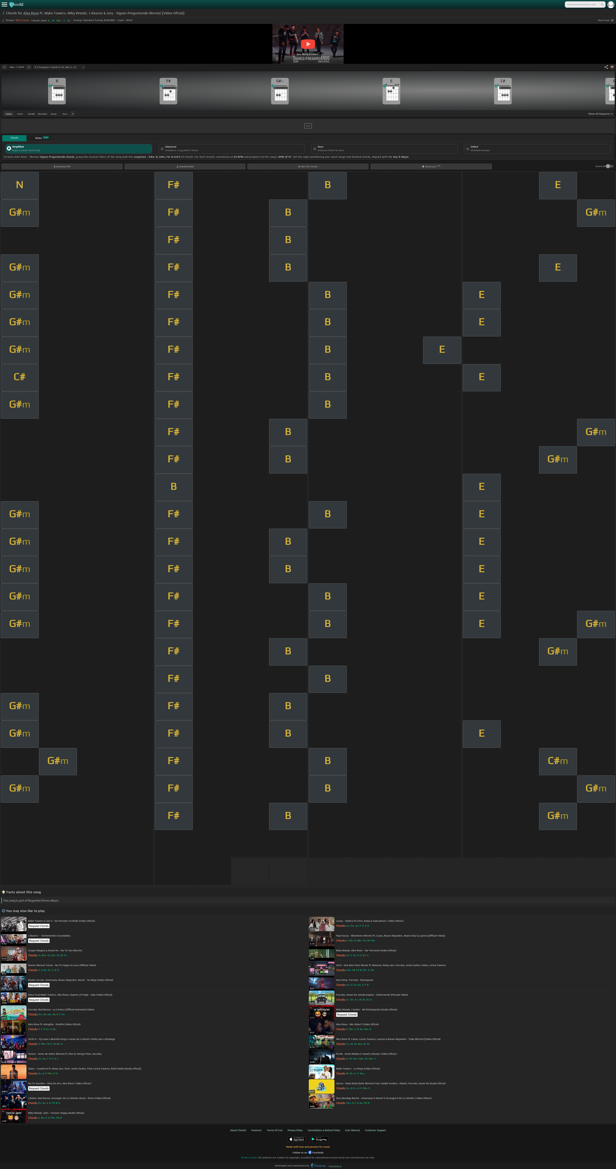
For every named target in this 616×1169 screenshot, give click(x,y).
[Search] (602, 4)
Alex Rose (31, 13)
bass (65, 114)
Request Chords (39, 926)
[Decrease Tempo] (4, 67)
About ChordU (238, 1130)
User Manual (352, 1130)
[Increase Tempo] (29, 67)
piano (20, 114)
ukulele (31, 114)
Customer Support (375, 1130)
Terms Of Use (275, 1130)
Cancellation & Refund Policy (324, 1130)
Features (256, 1130)
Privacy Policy (295, 1130)
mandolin (42, 114)
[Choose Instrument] (72, 113)
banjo (54, 114)
